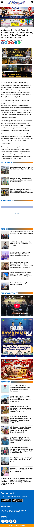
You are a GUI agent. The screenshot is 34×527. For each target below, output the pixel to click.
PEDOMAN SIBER (13, 510)
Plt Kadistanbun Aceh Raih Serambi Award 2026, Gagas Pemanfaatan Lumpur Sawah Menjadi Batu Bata (20, 253)
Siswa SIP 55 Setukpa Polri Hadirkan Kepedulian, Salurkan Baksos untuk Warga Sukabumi (21, 469)
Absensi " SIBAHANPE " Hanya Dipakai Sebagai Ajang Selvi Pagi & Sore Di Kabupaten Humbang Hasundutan (20, 388)
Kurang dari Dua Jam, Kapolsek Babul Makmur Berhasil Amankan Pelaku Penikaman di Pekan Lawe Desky (20, 439)
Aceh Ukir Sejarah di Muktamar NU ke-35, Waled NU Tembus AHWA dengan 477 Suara (21, 243)
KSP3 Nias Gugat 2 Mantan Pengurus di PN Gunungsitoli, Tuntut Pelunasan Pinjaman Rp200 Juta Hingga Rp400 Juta (21, 419)
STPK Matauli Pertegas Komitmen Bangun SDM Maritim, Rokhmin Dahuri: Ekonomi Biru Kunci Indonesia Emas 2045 (20, 429)
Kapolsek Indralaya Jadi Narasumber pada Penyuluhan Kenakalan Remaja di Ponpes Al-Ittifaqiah (21, 180)
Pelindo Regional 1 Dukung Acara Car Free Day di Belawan (21, 283)
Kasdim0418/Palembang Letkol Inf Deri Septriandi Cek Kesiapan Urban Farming (21, 168)
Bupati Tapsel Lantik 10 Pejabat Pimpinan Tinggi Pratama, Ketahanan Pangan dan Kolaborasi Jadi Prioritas (20, 398)
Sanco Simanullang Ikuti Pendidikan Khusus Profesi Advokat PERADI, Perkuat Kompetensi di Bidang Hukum (21, 274)
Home (2, 27)
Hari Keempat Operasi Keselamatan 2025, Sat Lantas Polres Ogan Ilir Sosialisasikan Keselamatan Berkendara (21, 191)
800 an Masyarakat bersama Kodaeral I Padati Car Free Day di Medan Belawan (21, 232)
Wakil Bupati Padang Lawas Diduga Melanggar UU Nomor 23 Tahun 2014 (21, 459)
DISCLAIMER (23, 510)
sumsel (6, 27)
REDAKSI (4, 510)
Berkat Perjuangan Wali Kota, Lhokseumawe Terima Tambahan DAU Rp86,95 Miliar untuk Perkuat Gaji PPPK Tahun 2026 (20, 409)
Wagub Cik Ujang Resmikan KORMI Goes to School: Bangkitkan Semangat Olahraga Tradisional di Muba (21, 481)
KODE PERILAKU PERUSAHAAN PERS (12, 512)
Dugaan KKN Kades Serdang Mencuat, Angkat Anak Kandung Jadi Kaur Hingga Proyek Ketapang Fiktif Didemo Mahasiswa (21, 450)
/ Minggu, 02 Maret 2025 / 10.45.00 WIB (13, 40)
